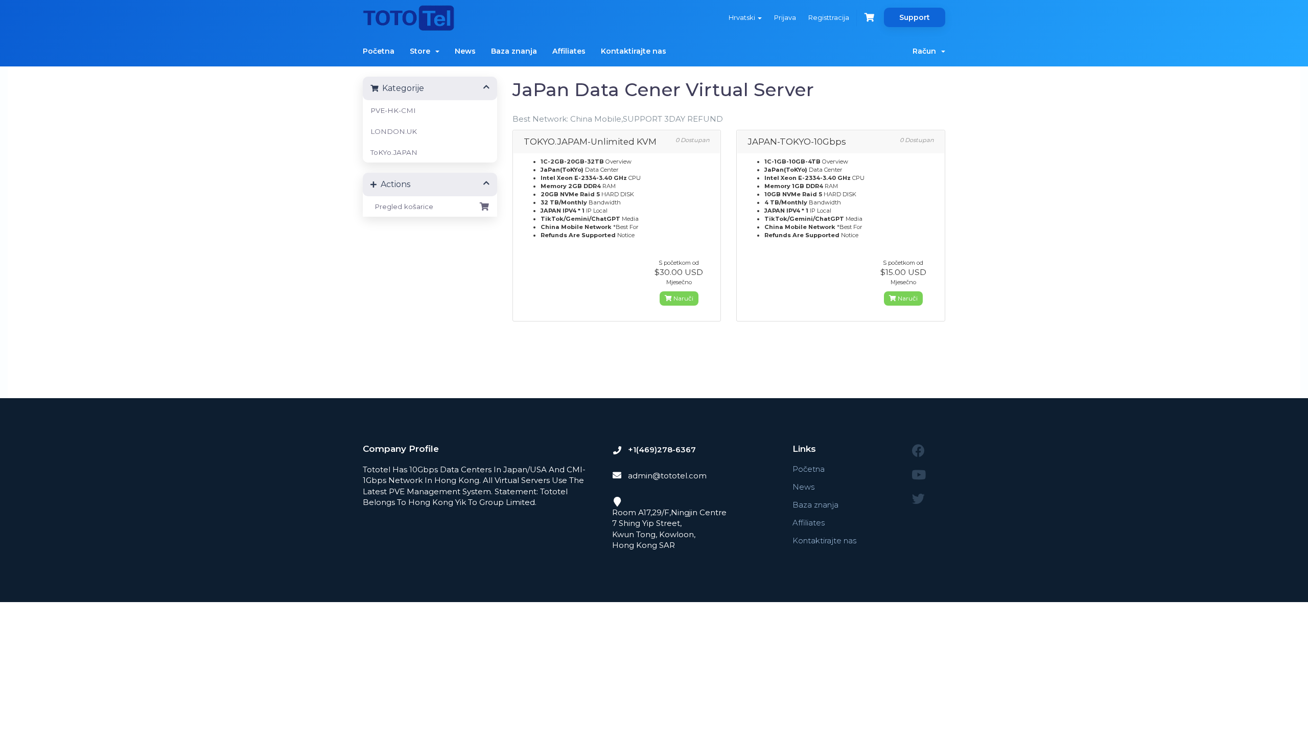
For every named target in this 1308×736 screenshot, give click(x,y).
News (465, 51)
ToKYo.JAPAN (393, 152)
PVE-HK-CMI (393, 110)
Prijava (785, 17)
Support (914, 17)
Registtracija (828, 17)
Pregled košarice (401, 206)
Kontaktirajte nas (633, 51)
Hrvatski (743, 17)
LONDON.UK (393, 131)
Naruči (682, 298)
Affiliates (569, 51)
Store (422, 51)
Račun (926, 51)
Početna (378, 51)
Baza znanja (514, 51)
